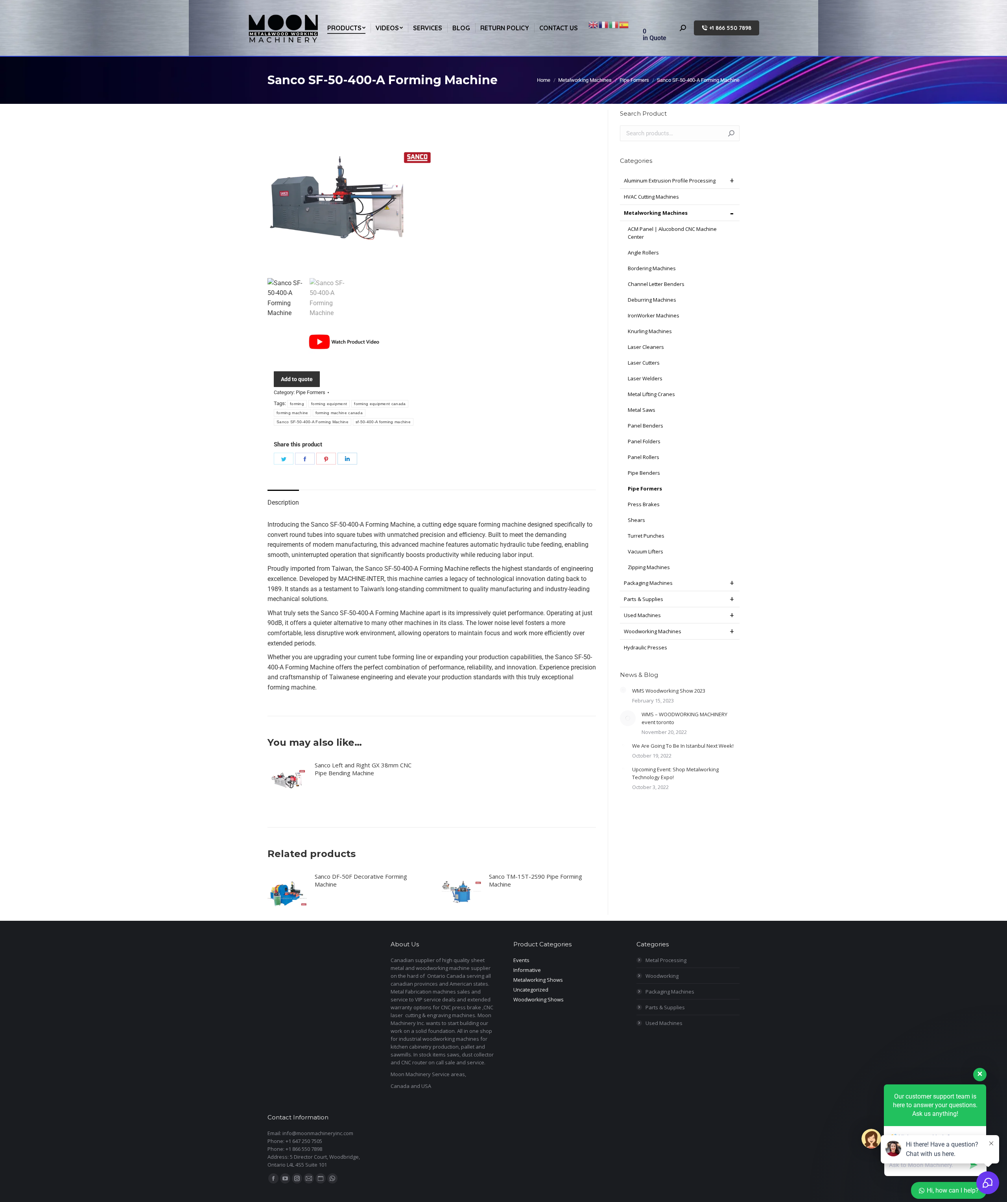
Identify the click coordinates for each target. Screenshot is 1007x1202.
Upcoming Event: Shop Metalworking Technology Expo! (675, 773)
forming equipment (329, 404)
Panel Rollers (643, 457)
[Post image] (623, 690)
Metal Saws (641, 409)
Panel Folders (644, 441)
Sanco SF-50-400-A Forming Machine (313, 422)
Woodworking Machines (652, 631)
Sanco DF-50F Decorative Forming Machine (361, 880)
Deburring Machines (652, 299)
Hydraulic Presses (645, 647)
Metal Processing (666, 960)
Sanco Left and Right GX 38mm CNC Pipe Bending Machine (363, 769)
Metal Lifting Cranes (651, 394)
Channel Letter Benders (656, 284)
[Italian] (614, 24)
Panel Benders (645, 425)
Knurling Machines (650, 331)
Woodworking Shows (538, 999)
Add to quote (297, 379)
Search (731, 133)
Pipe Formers (310, 392)
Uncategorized (530, 989)
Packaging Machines (648, 582)
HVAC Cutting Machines (651, 196)
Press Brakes (644, 504)
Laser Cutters (644, 362)
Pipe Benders (644, 472)
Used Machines (642, 615)
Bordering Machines (652, 268)
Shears (636, 520)
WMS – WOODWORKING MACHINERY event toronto (684, 718)
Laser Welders (645, 378)
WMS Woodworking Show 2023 (668, 690)
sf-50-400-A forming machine (383, 422)
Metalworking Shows (538, 979)
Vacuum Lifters (645, 551)
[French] (604, 24)
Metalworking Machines (656, 212)
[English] (593, 24)
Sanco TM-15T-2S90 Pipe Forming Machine (535, 880)
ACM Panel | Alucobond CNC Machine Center (672, 232)
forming (297, 404)
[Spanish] (624, 24)
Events (521, 960)
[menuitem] (346, 28)
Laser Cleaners (646, 346)
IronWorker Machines (653, 315)
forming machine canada (339, 413)
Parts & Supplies (643, 599)
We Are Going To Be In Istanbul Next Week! (683, 745)
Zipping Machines (649, 567)
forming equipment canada (380, 404)
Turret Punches (646, 535)
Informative (527, 969)
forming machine (292, 413)
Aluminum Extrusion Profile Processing (670, 180)
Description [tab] (283, 502)
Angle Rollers (643, 252)
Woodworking (662, 975)
